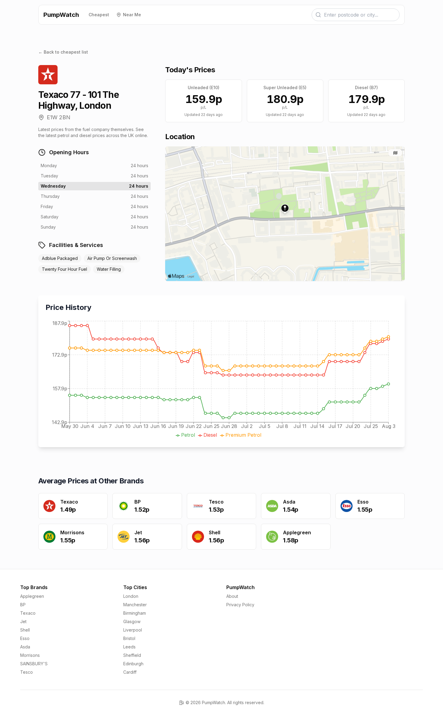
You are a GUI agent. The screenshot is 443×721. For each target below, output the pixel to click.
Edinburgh (133, 663)
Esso (25, 638)
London (130, 596)
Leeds (129, 646)
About (232, 596)
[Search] (318, 15)
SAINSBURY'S (34, 663)
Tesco (26, 672)
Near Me (132, 14)
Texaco (28, 613)
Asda (25, 646)
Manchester (135, 604)
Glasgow (131, 621)
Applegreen (32, 596)
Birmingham (134, 613)
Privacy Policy (240, 604)
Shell (25, 629)
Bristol (129, 638)
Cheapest (99, 14)
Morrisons (30, 655)
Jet (23, 621)
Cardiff (130, 672)
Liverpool (132, 629)
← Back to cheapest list (63, 52)
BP (23, 604)
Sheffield (132, 655)
